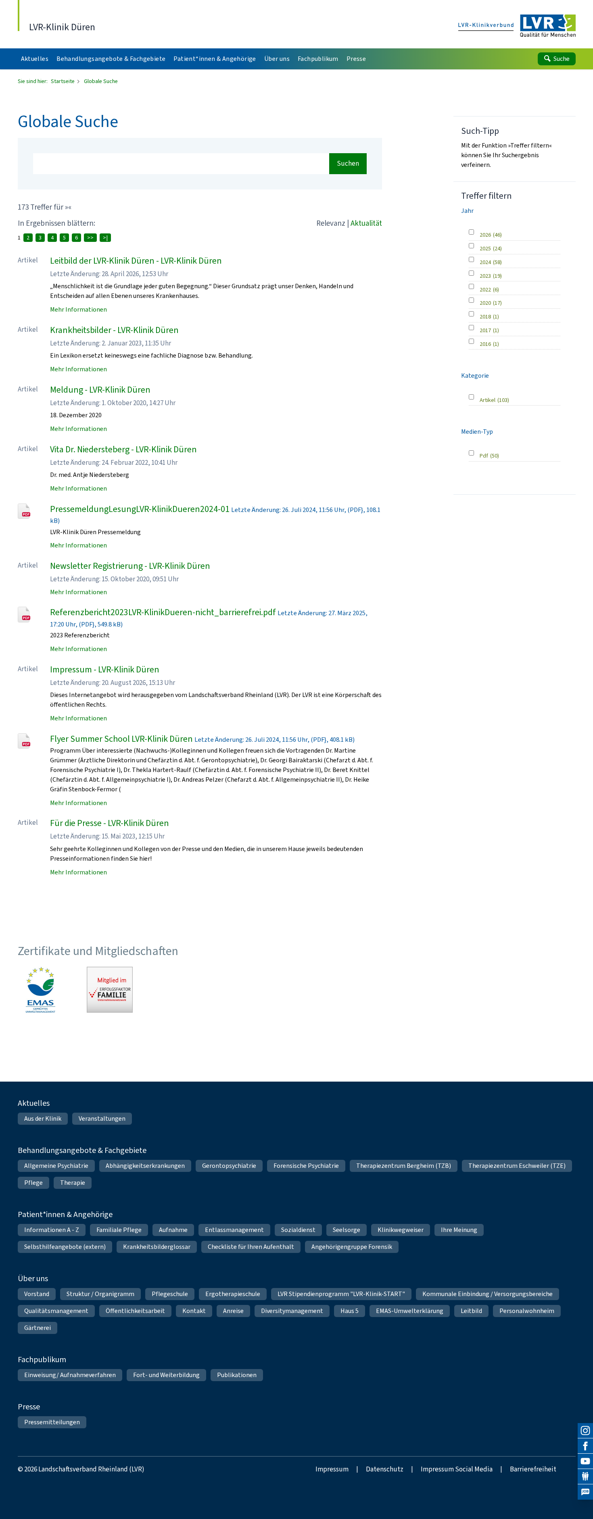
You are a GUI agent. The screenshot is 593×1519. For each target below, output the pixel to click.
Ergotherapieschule (232, 1294)
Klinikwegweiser (401, 1230)
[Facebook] (585, 1446)
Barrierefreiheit (533, 1469)
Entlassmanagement (234, 1230)
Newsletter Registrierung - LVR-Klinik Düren (130, 566)
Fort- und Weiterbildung (166, 1375)
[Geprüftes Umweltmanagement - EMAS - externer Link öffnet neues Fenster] (41, 990)
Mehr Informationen (78, 309)
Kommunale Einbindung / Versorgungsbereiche (487, 1294)
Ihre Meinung (459, 1230)
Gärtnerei (37, 1327)
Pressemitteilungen (52, 1422)
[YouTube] (585, 1461)
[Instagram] (585, 1430)
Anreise (233, 1311)
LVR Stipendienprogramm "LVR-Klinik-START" (341, 1294)
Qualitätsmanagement (56, 1311)
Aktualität (366, 223)
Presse (29, 1406)
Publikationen (237, 1375)
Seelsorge (346, 1230)
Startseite (63, 81)
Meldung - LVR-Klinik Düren (100, 389)
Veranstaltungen (102, 1118)
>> (90, 237)
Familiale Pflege (119, 1230)
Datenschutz (384, 1469)
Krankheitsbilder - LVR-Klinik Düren (114, 330)
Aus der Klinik (42, 1118)
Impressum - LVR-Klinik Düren (104, 669)
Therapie (72, 1182)
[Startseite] (517, 26)
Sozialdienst (298, 1230)
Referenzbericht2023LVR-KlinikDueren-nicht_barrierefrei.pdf (163, 612)
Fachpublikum (42, 1359)
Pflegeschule (170, 1294)
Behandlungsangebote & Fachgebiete (82, 1150)
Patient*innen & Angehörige (65, 1214)
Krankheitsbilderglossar (156, 1246)
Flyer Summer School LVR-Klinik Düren (121, 739)
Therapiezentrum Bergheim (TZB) (403, 1165)
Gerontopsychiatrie (229, 1165)
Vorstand (36, 1294)
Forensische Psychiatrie (306, 1165)
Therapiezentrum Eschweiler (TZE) (517, 1165)
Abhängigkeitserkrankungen (145, 1165)
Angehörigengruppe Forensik (351, 1246)
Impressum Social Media (457, 1469)
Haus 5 (349, 1311)
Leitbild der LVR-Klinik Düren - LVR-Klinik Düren (136, 260)
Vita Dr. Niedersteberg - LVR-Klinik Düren (123, 449)
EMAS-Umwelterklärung (409, 1311)
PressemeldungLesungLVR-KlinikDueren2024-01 (140, 509)
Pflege (33, 1182)
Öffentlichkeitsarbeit (135, 1311)
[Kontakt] (585, 1476)
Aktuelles (34, 1103)
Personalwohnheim (526, 1311)
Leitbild (471, 1311)
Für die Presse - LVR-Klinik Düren (109, 823)
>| (105, 237)
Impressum (332, 1469)
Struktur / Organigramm (100, 1294)
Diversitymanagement (292, 1311)
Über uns (33, 1278)
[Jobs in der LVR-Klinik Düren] (585, 1492)
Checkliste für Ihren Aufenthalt (251, 1246)
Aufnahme (173, 1230)
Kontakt (194, 1311)
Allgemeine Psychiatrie (56, 1165)
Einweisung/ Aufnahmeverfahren (70, 1375)
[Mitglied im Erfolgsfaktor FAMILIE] (110, 990)
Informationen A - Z (51, 1230)
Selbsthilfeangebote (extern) (65, 1246)
